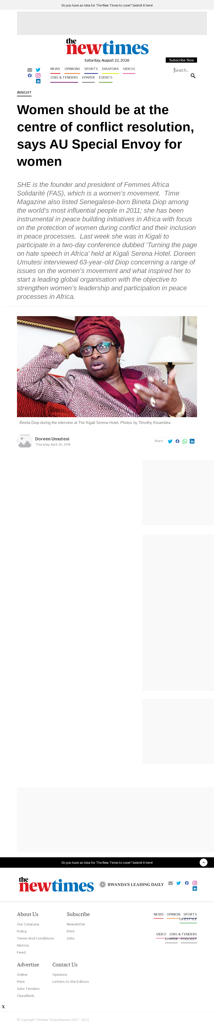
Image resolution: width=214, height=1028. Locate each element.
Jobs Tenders (28, 988)
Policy (22, 931)
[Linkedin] (38, 81)
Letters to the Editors (70, 981)
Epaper (88, 77)
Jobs (71, 938)
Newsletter (76, 924)
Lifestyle (188, 919)
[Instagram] (38, 76)
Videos (129, 69)
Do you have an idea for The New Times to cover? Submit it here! (107, 5)
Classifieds (25, 996)
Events (105, 77)
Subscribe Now (181, 60)
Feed (21, 952)
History (23, 945)
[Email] (29, 70)
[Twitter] (38, 70)
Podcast (189, 939)
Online (22, 974)
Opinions (72, 69)
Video (161, 934)
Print (71, 931)
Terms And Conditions (35, 938)
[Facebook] (29, 76)
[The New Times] (107, 54)
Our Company (28, 924)
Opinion (173, 914)
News (55, 69)
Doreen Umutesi (52, 438)
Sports (91, 69)
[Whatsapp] (184, 441)
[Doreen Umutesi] (25, 447)
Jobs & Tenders (64, 77)
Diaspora (110, 69)
